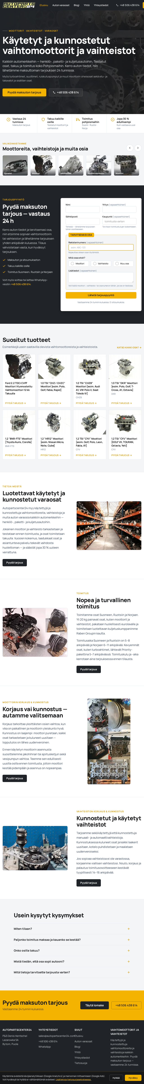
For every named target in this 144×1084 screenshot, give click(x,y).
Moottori (80, 263)
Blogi (76, 5)
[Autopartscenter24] (19, 5)
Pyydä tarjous (14, 562)
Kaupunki (116, 216)
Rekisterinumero (86, 242)
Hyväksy (133, 1077)
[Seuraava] (138, 148)
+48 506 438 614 (68, 92)
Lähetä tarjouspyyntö (101, 295)
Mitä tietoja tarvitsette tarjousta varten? (42, 972)
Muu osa (124, 263)
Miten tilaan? (23, 929)
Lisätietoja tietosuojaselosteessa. (73, 1079)
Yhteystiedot (101, 5)
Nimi (68, 204)
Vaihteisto (103, 263)
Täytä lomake (94, 1005)
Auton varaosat (60, 5)
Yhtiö (87, 5)
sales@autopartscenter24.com (57, 1036)
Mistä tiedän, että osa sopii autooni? (39, 961)
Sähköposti (72, 216)
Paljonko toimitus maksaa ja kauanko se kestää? (47, 940)
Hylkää (116, 1077)
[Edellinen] (129, 148)
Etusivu (44, 5)
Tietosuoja (81, 1063)
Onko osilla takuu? (27, 950)
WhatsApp (45, 1046)
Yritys (114, 204)
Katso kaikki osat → (129, 347)
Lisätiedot (82, 270)
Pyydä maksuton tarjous (24, 92)
